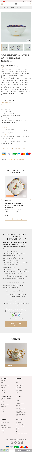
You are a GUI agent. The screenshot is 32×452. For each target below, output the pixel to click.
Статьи (17, 400)
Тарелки (12, 7)
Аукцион (18, 405)
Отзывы (18, 402)
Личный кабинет (5, 422)
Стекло (2, 384)
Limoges (3, 411)
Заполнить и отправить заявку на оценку (16, 324)
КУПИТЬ (19, 219)
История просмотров (6, 427)
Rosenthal (3, 406)
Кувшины (18, 385)
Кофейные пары (20, 384)
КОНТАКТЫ (19, 420)
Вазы (17, 382)
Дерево (3, 390)
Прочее (3, 392)
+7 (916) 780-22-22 (16, 313)
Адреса (19, 422)
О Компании (19, 415)
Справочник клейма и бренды (6, 399)
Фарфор (3, 380)
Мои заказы (4, 424)
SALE (17, 398)
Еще (17, 392)
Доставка (4, 127)
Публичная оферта (20, 414)
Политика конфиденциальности (21, 412)
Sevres (2, 409)
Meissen (3, 401)
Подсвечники (19, 390)
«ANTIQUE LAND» (4, 7)
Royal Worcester (11, 66)
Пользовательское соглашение (20, 409)
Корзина (3, 430)
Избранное (3, 425)
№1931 (21, 7)
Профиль (3, 429)
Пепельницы (19, 389)
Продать (3, 432)
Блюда (17, 7)
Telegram (20, 431)
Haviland (3, 403)
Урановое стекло (5, 385)
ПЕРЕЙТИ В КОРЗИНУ (23, 450)
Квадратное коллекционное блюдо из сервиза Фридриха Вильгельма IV (14, 205)
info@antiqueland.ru (22, 426)
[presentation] (1, 199)
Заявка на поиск (6, 105)
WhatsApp (20, 429)
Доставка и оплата (20, 407)
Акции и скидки (20, 403)
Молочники (19, 387)
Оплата (3, 134)
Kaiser (2, 408)
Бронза (3, 389)
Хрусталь (3, 382)
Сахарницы (10, 365)
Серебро (3, 387)
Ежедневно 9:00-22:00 (22, 433)
